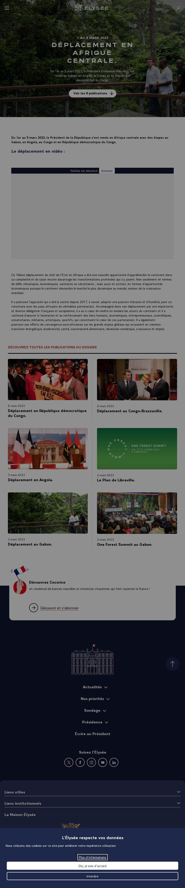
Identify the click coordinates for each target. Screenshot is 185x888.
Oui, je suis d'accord (92, 866)
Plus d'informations (92, 857)
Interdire (92, 876)
